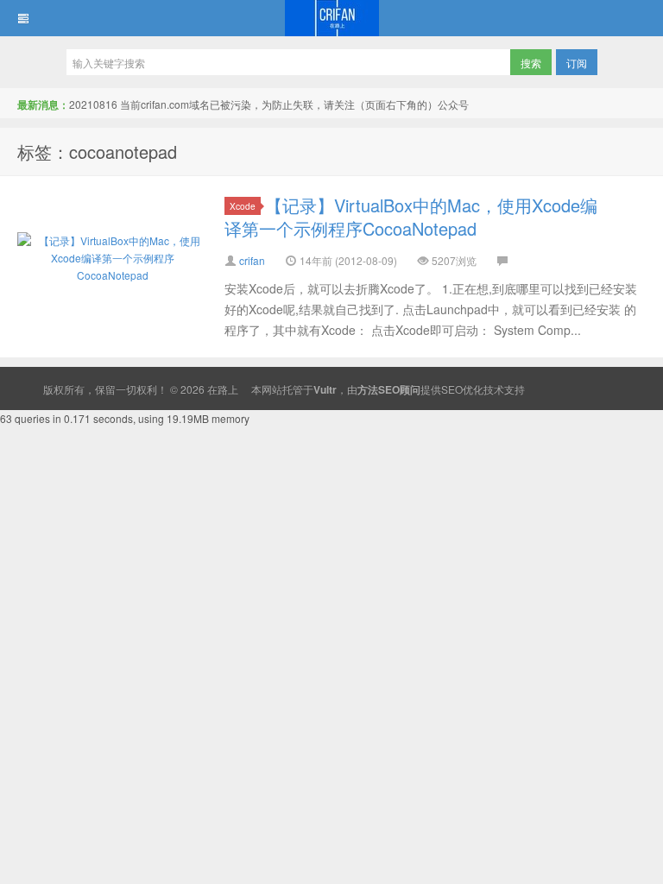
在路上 (331, 18)
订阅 (576, 62)
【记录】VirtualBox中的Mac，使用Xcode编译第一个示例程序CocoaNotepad (410, 217)
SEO (452, 389)
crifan (252, 260)
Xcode (243, 205)
